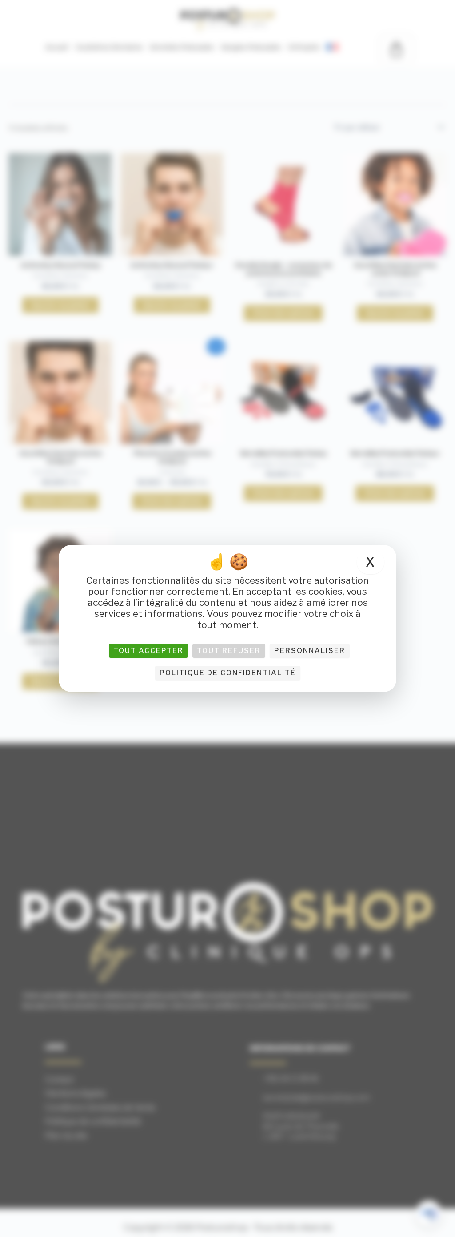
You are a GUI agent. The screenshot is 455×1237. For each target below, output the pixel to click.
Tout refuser (229, 650)
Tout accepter (148, 650)
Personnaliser (309, 650)
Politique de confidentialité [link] (228, 673)
